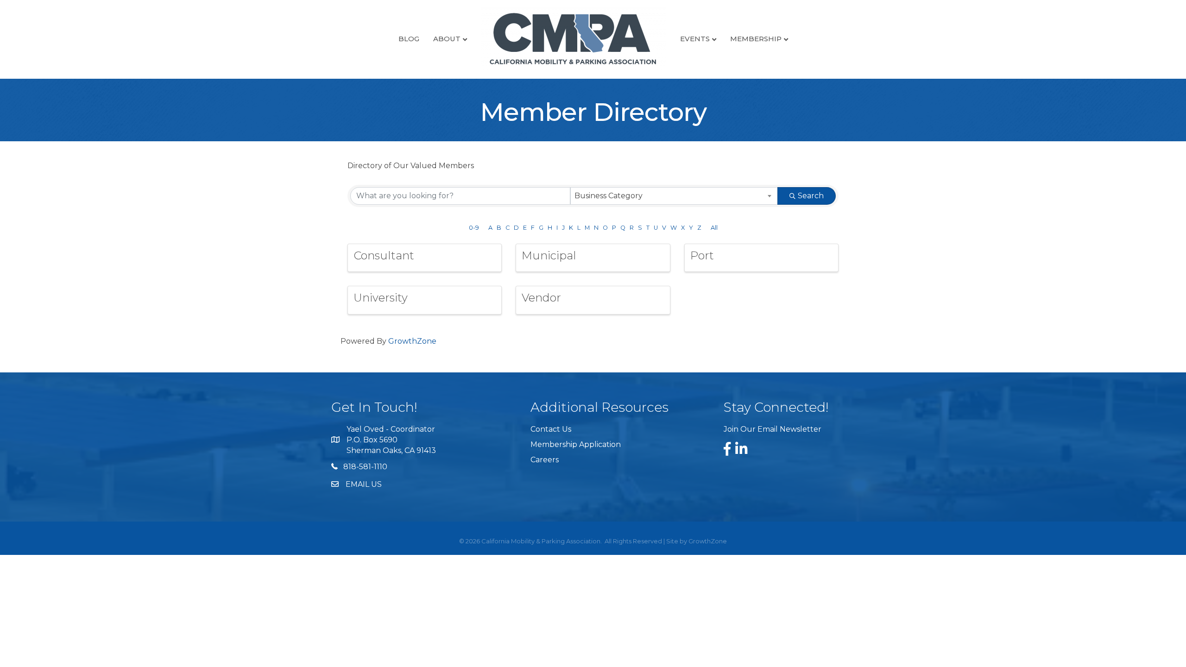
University (380, 297)
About (447, 38)
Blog (408, 38)
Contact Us (550, 429)
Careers (544, 459)
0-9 (474, 227)
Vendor (541, 297)
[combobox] (674, 196)
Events (695, 38)
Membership (756, 38)
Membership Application (575, 444)
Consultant (383, 255)
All (714, 227)
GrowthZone (412, 341)
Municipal (549, 255)
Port (702, 255)
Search (811, 195)
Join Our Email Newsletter (772, 429)
